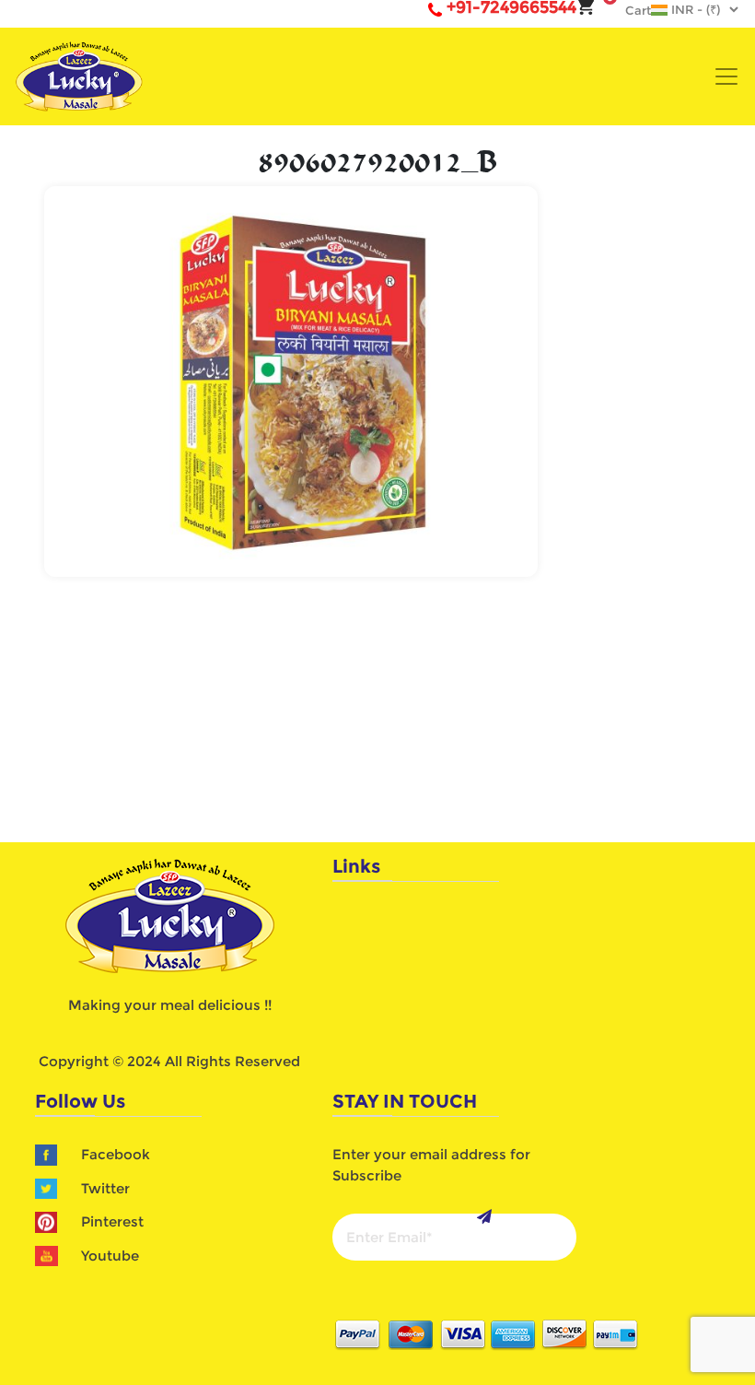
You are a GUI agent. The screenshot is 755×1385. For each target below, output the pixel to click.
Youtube (110, 1255)
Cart (629, 10)
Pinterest (112, 1221)
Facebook (115, 1154)
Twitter (105, 1188)
